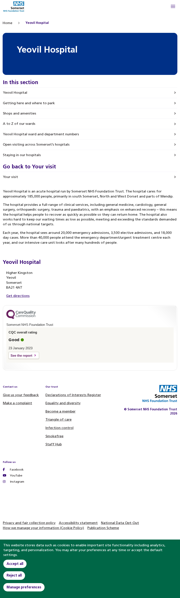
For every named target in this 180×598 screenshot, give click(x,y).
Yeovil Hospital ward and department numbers (41, 134)
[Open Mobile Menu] (173, 7)
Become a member (60, 411)
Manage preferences (24, 587)
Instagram (16, 481)
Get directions (18, 296)
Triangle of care (58, 419)
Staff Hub (53, 444)
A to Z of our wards (19, 124)
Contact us (10, 386)
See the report (21, 355)
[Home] (14, 7)
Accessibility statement (78, 523)
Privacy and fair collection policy (29, 523)
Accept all (15, 564)
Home (7, 23)
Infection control (59, 428)
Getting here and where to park (29, 103)
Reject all (14, 575)
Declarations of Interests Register (73, 395)
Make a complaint (17, 403)
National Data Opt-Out (120, 523)
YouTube (15, 475)
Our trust (51, 386)
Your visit (10, 177)
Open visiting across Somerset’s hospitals (36, 144)
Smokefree (54, 436)
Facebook (16, 469)
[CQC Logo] (21, 318)
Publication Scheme (103, 528)
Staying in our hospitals (22, 155)
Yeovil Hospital (15, 92)
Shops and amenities (19, 113)
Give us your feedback (21, 395)
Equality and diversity (63, 403)
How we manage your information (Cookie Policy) (43, 528)
